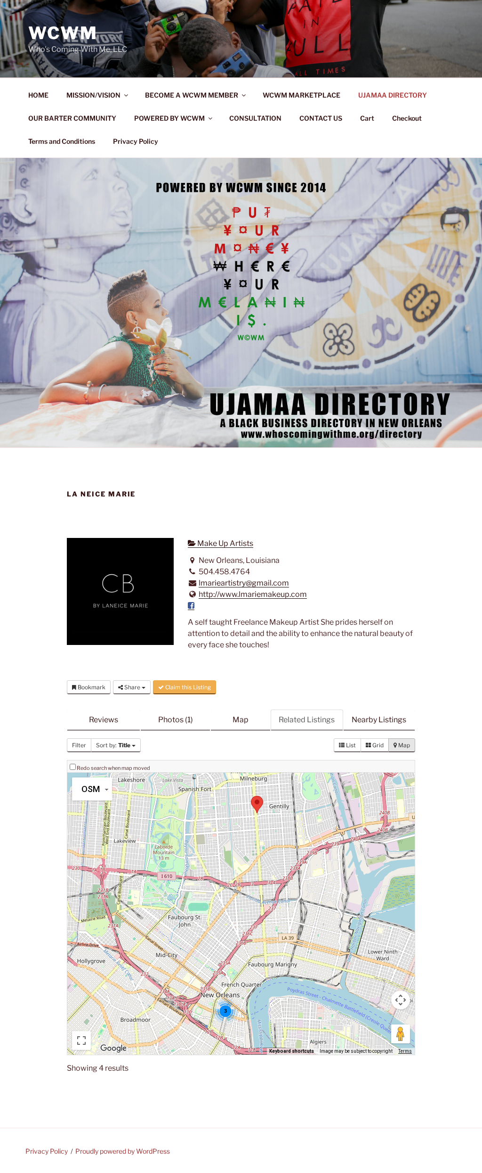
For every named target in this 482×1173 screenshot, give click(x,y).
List (350, 745)
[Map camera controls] (400, 1000)
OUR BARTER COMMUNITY (72, 118)
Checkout (407, 118)
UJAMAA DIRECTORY (392, 95)
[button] (257, 804)
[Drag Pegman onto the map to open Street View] (400, 1033)
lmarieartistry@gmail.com (244, 582)
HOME (38, 95)
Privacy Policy (135, 141)
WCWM (63, 33)
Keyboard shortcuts (291, 1051)
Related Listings (307, 719)
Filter (79, 745)
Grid (377, 745)
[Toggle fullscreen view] (81, 1040)
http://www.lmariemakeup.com (253, 594)
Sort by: (113, 745)
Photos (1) (175, 719)
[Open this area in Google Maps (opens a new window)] (113, 1048)
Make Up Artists (224, 543)
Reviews (103, 719)
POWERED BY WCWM (169, 118)
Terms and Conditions (61, 141)
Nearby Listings (379, 719)
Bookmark (90, 687)
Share (132, 687)
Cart (367, 118)
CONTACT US (320, 118)
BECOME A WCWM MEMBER (191, 95)
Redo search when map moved (113, 768)
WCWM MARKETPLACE (301, 95)
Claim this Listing (187, 687)
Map (241, 719)
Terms (405, 1051)
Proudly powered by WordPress (122, 1151)
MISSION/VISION (93, 95)
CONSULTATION (255, 118)
